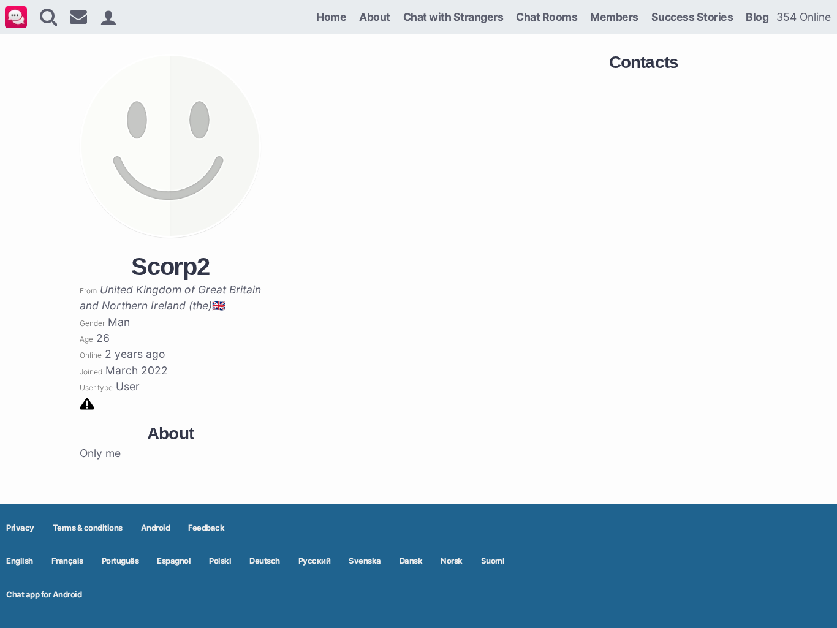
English (19, 561)
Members (614, 16)
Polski (220, 561)
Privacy (20, 527)
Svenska (365, 561)
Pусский (314, 561)
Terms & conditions (88, 527)
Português (120, 561)
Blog (757, 16)
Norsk (452, 561)
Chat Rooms (546, 16)
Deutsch (264, 561)
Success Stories (692, 16)
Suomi (493, 561)
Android (155, 527)
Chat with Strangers (453, 16)
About (374, 16)
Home (331, 16)
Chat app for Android (43, 594)
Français (67, 561)
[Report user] (87, 402)
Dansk (411, 561)
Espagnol (174, 561)
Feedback (206, 527)
